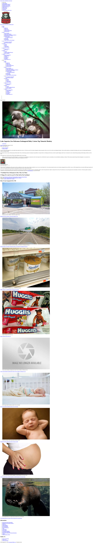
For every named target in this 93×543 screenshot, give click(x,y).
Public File (4, 524)
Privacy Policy (4, 530)
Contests (5, 44)
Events (5, 82)
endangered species (9, 177)
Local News (4, 9)
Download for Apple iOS (8, 41)
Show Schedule (6, 33)
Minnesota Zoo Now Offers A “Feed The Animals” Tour (9, 216)
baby (5, 177)
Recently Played (6, 31)
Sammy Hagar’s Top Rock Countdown (12, 69)
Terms (3, 528)
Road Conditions (6, 53)
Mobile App (6, 28)
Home (3, 26)
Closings (5, 51)
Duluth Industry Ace (5, 6)
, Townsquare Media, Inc (12, 542)
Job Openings (6, 57)
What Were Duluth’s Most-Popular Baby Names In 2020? (9, 441)
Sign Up (5, 45)
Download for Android (7, 42)
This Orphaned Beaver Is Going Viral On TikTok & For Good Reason (11, 518)
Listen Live (8, 62)
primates (20, 177)
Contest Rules (6, 46)
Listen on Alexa (6, 29)
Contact (3, 54)
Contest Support (6, 47)
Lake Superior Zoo (15, 177)
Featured (13, 178)
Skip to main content (3, 0)
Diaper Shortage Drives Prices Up (5, 336)
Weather (3, 50)
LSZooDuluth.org (30, 170)
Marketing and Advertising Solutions (8, 523)
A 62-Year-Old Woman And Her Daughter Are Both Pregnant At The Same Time (12, 476)
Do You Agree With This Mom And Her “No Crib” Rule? (9, 406)
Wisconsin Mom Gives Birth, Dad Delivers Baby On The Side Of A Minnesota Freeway (13, 246)
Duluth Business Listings (6, 534)
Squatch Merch (4, 3)
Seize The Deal (4, 8)
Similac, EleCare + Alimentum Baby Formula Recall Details (9, 289)
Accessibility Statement (5, 531)
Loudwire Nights (6, 36)
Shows (3, 32)
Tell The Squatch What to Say (7, 10)
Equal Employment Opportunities (7, 522)
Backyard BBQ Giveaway (6, 4)
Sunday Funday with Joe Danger (9, 40)
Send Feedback (6, 55)
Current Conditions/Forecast (8, 52)
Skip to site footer (9, 0)
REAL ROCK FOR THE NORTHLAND (6, 24)
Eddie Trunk (6, 38)
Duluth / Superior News (7, 178)
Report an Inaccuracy (5, 527)
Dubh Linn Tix (4, 7)
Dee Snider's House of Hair (8, 35)
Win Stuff (3, 43)
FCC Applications (5, 526)
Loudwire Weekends (9, 37)
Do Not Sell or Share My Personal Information (9, 532)
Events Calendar (6, 48)
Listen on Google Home (8, 30)
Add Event (6, 49)
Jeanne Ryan (2, 145)
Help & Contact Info (9, 89)
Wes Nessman (6, 39)
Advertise (5, 56)
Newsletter (6, 58)
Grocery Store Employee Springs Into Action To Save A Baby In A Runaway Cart (13, 371)
